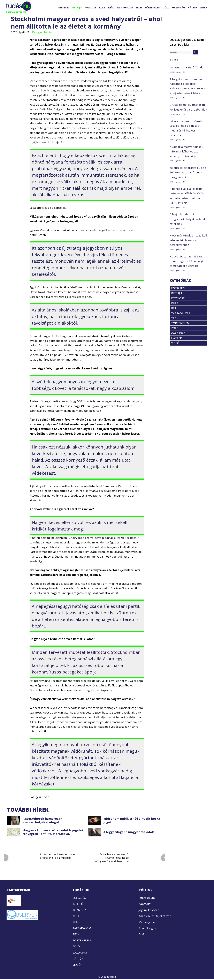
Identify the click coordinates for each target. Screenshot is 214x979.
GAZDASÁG (178, 7)
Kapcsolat (145, 904)
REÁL (111, 7)
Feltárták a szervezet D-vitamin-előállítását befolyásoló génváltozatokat (111, 857)
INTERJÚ (77, 7)
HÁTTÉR (192, 7)
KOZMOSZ (90, 7)
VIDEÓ (203, 7)
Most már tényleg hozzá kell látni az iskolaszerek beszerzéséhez (188, 240)
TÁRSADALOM (125, 7)
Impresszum (147, 898)
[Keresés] (195, 52)
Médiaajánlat (147, 922)
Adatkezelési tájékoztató (155, 916)
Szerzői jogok (147, 928)
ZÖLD (166, 7)
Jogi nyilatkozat (149, 910)
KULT (102, 7)
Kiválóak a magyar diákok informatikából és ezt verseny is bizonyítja (186, 151)
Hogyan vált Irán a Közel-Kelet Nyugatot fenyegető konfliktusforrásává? (53, 832)
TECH (139, 7)
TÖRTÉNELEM (152, 7)
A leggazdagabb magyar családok (128, 832)
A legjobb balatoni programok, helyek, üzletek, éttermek (188, 219)
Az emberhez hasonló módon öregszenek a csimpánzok (58, 855)
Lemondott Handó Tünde (187, 67)
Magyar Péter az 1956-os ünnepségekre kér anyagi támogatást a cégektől (186, 261)
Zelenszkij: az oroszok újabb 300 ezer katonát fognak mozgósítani (188, 172)
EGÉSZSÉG (63, 7)
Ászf (141, 934)
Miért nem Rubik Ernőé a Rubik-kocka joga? (131, 820)
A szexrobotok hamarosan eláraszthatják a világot (42, 820)
